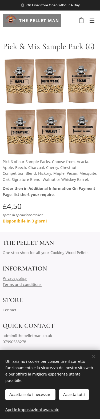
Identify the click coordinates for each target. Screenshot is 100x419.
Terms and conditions (22, 284)
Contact (9, 309)
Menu (92, 20)
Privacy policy (15, 278)
